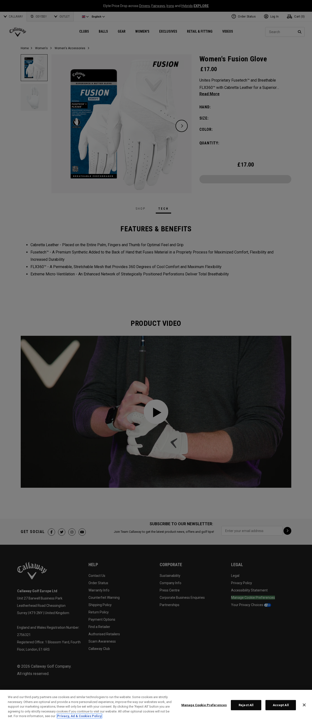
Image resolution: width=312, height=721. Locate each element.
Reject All (246, 705)
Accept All (281, 705)
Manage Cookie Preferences (204, 705)
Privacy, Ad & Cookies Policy (79, 716)
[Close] (304, 705)
